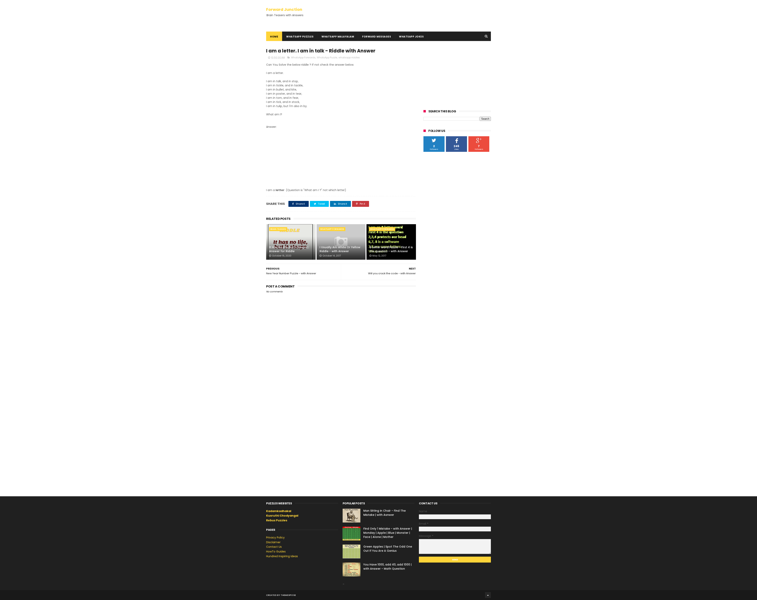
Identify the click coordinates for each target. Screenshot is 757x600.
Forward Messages (376, 36)
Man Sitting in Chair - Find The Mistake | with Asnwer (384, 513)
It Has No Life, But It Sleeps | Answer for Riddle (288, 249)
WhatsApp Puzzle (327, 57)
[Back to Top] (488, 595)
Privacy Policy (275, 537)
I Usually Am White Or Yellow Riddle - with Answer (340, 249)
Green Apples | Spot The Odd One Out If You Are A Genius (387, 549)
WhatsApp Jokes (411, 36)
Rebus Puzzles (276, 520)
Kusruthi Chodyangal (282, 516)
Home (274, 36)
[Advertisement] (341, 158)
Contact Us (274, 547)
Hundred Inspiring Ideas (282, 556)
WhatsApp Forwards (303, 57)
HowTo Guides (276, 551)
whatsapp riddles (349, 57)
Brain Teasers (278, 229)
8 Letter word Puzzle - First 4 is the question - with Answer (391, 249)
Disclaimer (273, 542)
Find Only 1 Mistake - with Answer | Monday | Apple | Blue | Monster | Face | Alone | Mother (387, 533)
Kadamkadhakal (278, 511)
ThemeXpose (288, 595)
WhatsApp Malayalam (338, 36)
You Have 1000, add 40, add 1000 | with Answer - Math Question (387, 567)
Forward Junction (284, 9)
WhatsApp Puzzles (299, 36)
